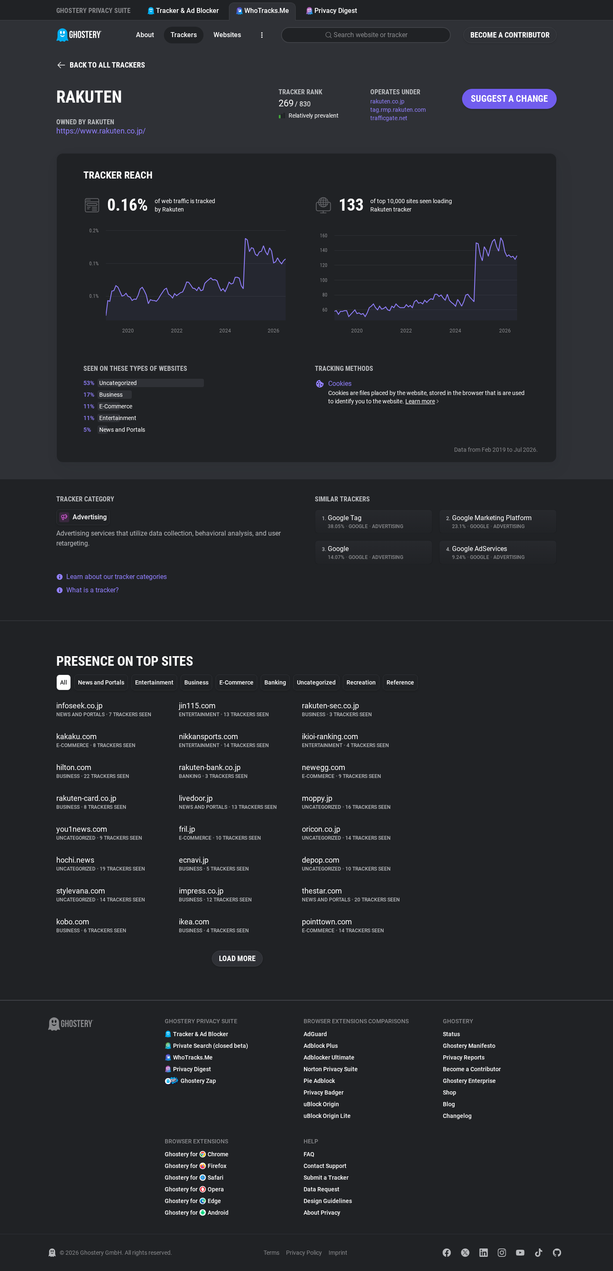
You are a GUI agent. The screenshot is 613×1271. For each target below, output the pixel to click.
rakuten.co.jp (387, 101)
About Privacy (322, 1212)
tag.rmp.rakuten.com (398, 109)
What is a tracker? (92, 590)
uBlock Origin (321, 1104)
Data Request (321, 1189)
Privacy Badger (324, 1092)
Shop (449, 1092)
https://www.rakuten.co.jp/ (101, 130)
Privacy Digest (335, 11)
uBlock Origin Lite (327, 1115)
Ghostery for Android (197, 1212)
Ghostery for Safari (194, 1177)
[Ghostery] (79, 35)
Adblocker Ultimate (329, 1057)
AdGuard (315, 1034)
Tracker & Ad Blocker (187, 11)
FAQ (309, 1154)
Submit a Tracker (326, 1177)
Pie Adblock (319, 1080)
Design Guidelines (328, 1201)
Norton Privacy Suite (331, 1069)
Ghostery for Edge (193, 1201)
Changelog (457, 1115)
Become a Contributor (510, 34)
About (145, 35)
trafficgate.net (388, 118)
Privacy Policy (304, 1252)
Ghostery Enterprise (469, 1080)
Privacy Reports (464, 1057)
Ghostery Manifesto (469, 1045)
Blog (449, 1104)
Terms (271, 1252)
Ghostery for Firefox (195, 1166)
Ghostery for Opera (194, 1189)
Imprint (338, 1252)
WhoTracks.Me (266, 11)
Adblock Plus (321, 1045)
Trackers (184, 35)
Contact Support (325, 1166)
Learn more (420, 401)
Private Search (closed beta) (210, 1045)
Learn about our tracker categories (116, 577)
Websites (227, 35)
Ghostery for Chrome (197, 1154)
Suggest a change (509, 98)
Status (451, 1034)
